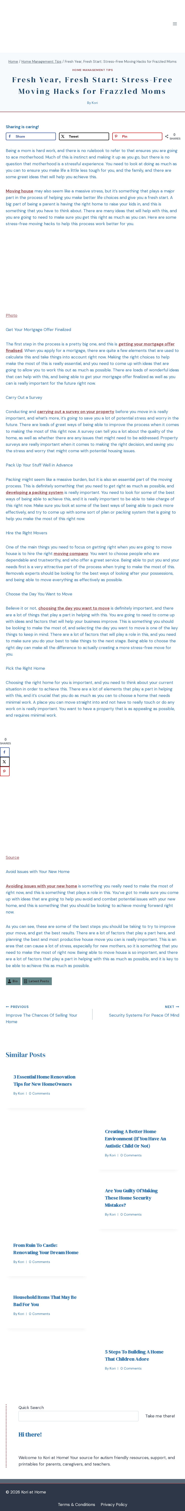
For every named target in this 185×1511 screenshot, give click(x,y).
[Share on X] (5, 762)
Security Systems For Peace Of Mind (144, 1011)
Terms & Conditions (76, 1504)
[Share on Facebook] (5, 752)
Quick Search (31, 1407)
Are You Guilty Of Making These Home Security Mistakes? (131, 1197)
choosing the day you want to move (74, 608)
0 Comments (39, 1093)
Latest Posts (39, 981)
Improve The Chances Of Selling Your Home (41, 1014)
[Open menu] (174, 24)
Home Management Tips (92, 70)
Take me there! (160, 1416)
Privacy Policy (114, 1504)
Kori (95, 103)
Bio (15, 981)
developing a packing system (34, 492)
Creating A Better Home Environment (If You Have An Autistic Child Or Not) (135, 1138)
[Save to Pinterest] (5, 771)
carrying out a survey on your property (75, 411)
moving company (71, 553)
